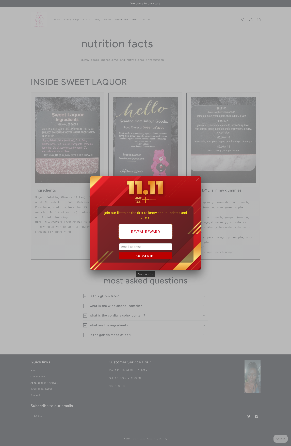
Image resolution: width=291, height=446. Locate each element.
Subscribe (145, 256)
